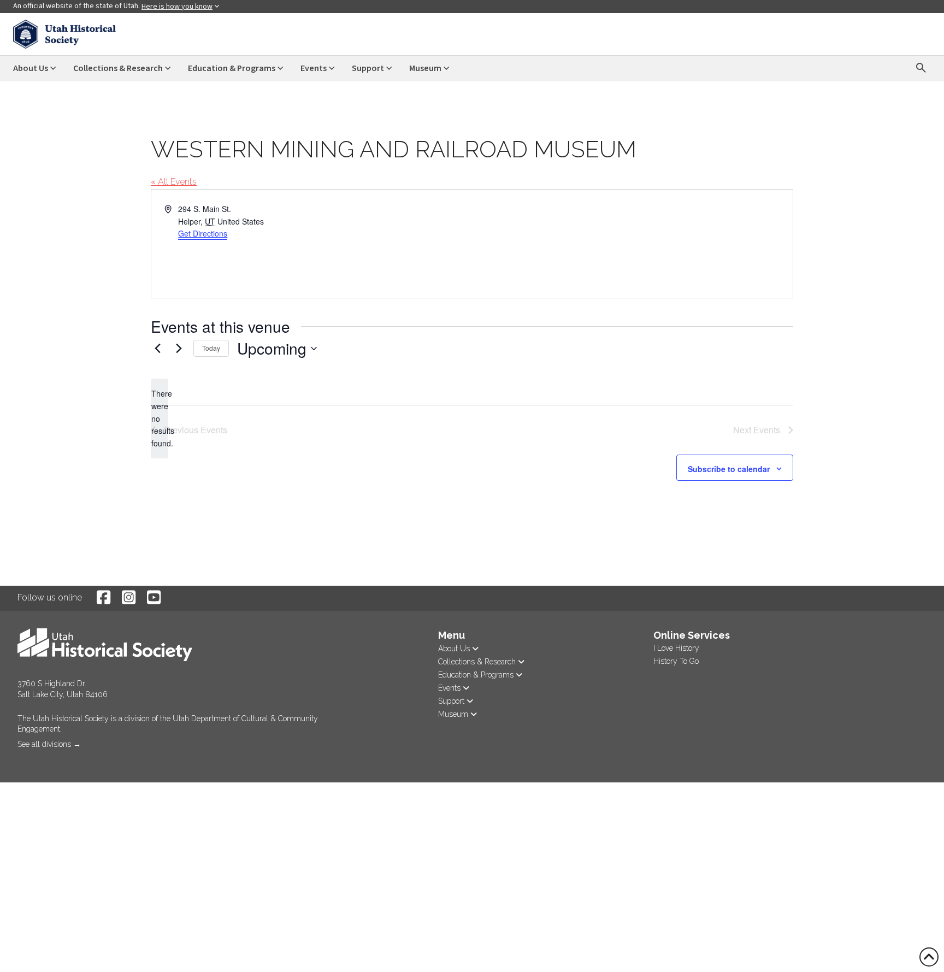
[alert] (159, 418)
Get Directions (202, 233)
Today (211, 347)
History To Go (676, 661)
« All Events (174, 181)
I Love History (676, 648)
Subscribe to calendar (729, 468)
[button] (18, 759)
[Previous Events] (157, 348)
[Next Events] (178, 348)
